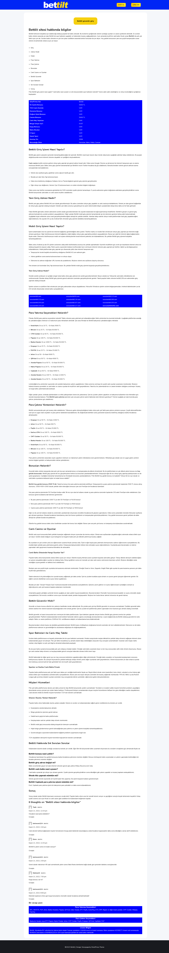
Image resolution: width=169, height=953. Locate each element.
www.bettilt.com (35, 296)
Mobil (33, 56)
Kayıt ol (121, 5)
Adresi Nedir (35, 52)
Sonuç (33, 89)
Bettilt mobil (78, 214)
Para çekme (33, 458)
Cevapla (31, 817)
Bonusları (34, 68)
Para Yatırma (35, 60)
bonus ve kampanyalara (80, 471)
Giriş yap (136, 5)
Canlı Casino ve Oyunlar (38, 72)
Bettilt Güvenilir (36, 76)
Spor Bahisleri (35, 81)
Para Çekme (35, 64)
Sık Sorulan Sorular (37, 85)
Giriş (32, 48)
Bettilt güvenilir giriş (85, 21)
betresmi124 (38, 823)
